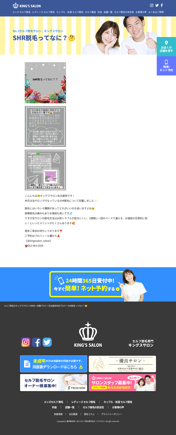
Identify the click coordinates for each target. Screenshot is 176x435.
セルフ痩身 (90, 12)
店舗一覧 (108, 12)
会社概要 (73, 414)
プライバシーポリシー (111, 414)
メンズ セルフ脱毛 (21, 12)
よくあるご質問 (156, 12)
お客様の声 (141, 12)
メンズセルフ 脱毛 (53, 402)
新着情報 (58, 414)
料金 (100, 12)
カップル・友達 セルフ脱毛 (69, 12)
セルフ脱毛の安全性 (124, 12)
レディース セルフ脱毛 (43, 12)
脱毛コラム (89, 414)
